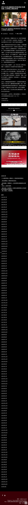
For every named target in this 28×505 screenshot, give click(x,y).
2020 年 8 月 (4, 221)
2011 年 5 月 (4, 467)
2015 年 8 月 (4, 364)
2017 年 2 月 (4, 322)
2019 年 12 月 (4, 241)
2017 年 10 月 (4, 305)
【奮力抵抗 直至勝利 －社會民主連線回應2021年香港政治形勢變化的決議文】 (13, 188)
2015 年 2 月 (4, 373)
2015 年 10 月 (4, 361)
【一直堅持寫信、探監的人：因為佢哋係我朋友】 (12, 178)
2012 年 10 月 (4, 432)
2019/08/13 (5, 33)
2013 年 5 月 (4, 418)
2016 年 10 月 (4, 332)
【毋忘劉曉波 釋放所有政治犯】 (9, 180)
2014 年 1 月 (4, 400)
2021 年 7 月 (4, 197)
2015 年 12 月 (4, 356)
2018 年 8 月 (4, 280)
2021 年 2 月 (4, 207)
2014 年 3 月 (4, 395)
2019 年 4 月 (4, 261)
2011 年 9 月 (4, 459)
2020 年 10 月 (4, 216)
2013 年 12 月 (4, 403)
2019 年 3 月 (4, 263)
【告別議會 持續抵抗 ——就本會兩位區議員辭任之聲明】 (13, 183)
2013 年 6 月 (4, 415)
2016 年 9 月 (4, 334)
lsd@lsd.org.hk (23, 499)
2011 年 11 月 (4, 454)
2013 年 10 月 (4, 408)
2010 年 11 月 (4, 481)
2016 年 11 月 (4, 329)
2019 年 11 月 (4, 243)
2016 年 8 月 (4, 337)
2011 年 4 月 (4, 469)
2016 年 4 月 (4, 346)
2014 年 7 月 (4, 386)
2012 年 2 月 (4, 447)
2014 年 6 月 (4, 388)
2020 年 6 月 (4, 226)
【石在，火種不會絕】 (6, 185)
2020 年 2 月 (4, 236)
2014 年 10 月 (4, 383)
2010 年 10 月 (4, 484)
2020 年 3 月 (4, 234)
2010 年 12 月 (4, 479)
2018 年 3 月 (4, 292)
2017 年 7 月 (4, 312)
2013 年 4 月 (4, 420)
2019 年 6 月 (4, 256)
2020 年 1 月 (4, 239)
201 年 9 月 (3, 486)
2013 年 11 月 (4, 405)
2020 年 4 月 (4, 231)
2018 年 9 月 (4, 278)
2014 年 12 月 (4, 378)
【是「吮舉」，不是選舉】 (7, 190)
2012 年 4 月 (4, 442)
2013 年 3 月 (4, 422)
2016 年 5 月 (4, 344)
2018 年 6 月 (4, 285)
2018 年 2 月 (4, 295)
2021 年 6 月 (4, 199)
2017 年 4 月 (4, 319)
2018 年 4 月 (4, 290)
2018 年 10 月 (4, 275)
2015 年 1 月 (4, 376)
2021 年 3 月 (4, 204)
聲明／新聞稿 (19, 33)
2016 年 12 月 (4, 327)
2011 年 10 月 (4, 457)
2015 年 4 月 (4, 371)
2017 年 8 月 (4, 310)
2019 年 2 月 (4, 265)
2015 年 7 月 (4, 366)
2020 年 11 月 (4, 214)
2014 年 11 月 (4, 381)
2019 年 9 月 (4, 248)
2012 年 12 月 (4, 430)
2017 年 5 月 (4, 317)
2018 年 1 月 (4, 297)
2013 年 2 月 (4, 425)
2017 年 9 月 (4, 307)
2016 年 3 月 (4, 349)
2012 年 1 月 (4, 449)
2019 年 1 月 (4, 268)
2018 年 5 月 (4, 288)
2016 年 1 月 (4, 354)
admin (12, 33)
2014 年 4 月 (4, 393)
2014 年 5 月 (4, 391)
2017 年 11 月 (4, 302)
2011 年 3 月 (4, 472)
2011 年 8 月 (4, 462)
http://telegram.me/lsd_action (20, 500)
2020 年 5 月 (4, 229)
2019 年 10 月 (4, 246)
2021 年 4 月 (4, 202)
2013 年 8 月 (4, 410)
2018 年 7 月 (4, 283)
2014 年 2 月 (4, 398)
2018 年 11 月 (4, 273)
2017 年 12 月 (4, 300)
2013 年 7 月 (4, 413)
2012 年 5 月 (4, 440)
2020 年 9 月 (4, 219)
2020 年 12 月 (4, 212)
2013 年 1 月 (4, 427)
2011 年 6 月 (4, 464)
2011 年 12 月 (4, 452)
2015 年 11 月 (4, 359)
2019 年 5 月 (4, 258)
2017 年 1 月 (4, 324)
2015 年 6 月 (4, 369)
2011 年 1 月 (4, 476)
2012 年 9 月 (4, 435)
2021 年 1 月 (4, 209)
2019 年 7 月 (4, 253)
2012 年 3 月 (4, 445)
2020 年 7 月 (4, 224)
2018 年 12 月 (4, 270)
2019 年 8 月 (4, 251)
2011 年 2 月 (4, 474)
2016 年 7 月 (4, 339)
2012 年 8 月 (4, 437)
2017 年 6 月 (4, 315)
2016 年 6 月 (4, 342)
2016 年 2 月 (4, 351)
